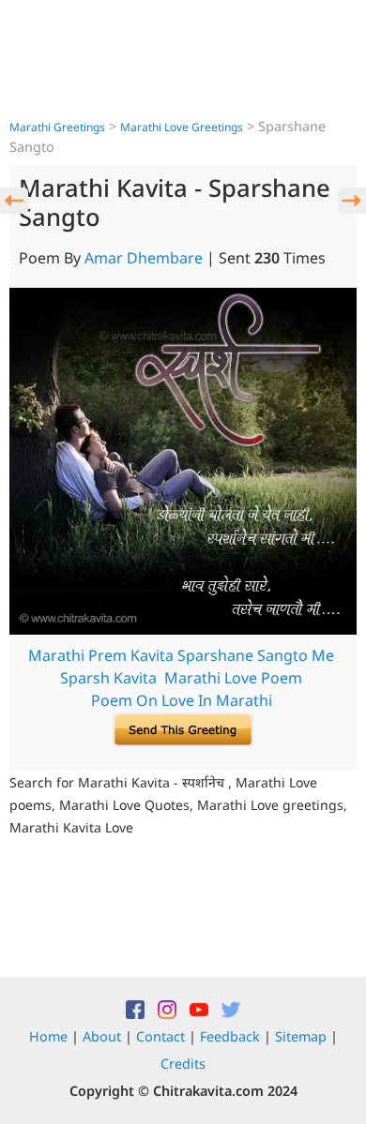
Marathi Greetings (57, 127)
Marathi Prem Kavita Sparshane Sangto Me (181, 655)
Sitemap (301, 1036)
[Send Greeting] (183, 728)
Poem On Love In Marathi (181, 700)
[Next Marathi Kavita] (352, 200)
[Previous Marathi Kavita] (14, 200)
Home (48, 1036)
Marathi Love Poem (233, 677)
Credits (183, 1063)
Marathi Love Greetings (181, 127)
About (102, 1036)
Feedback (230, 1036)
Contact (160, 1036)
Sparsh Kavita (108, 677)
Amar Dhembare (143, 257)
